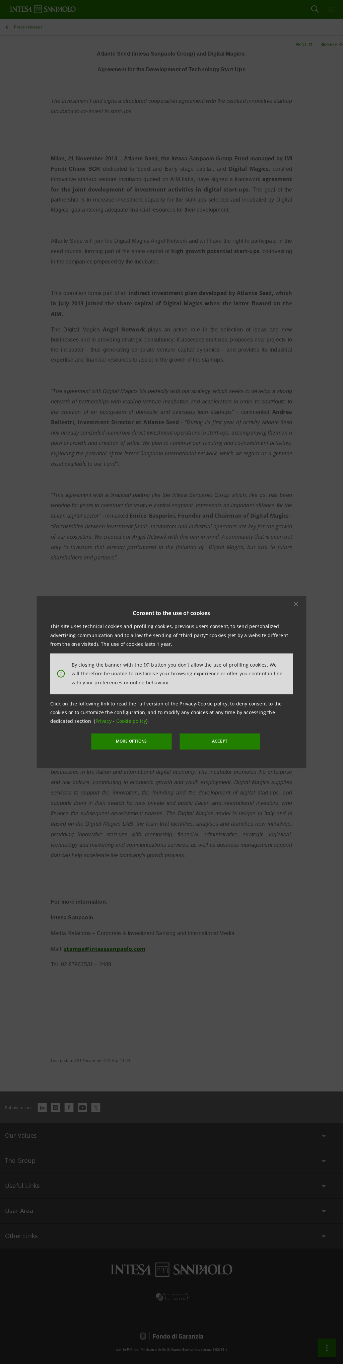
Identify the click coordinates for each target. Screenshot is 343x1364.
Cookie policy (131, 721)
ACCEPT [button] (219, 741)
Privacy (104, 721)
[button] (296, 604)
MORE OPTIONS (131, 741)
